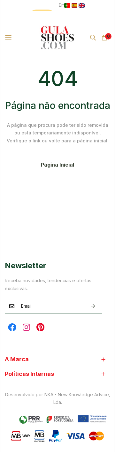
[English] (82, 5)
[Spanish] (75, 5)
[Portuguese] (67, 5)
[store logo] (58, 37)
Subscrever (93, 306)
